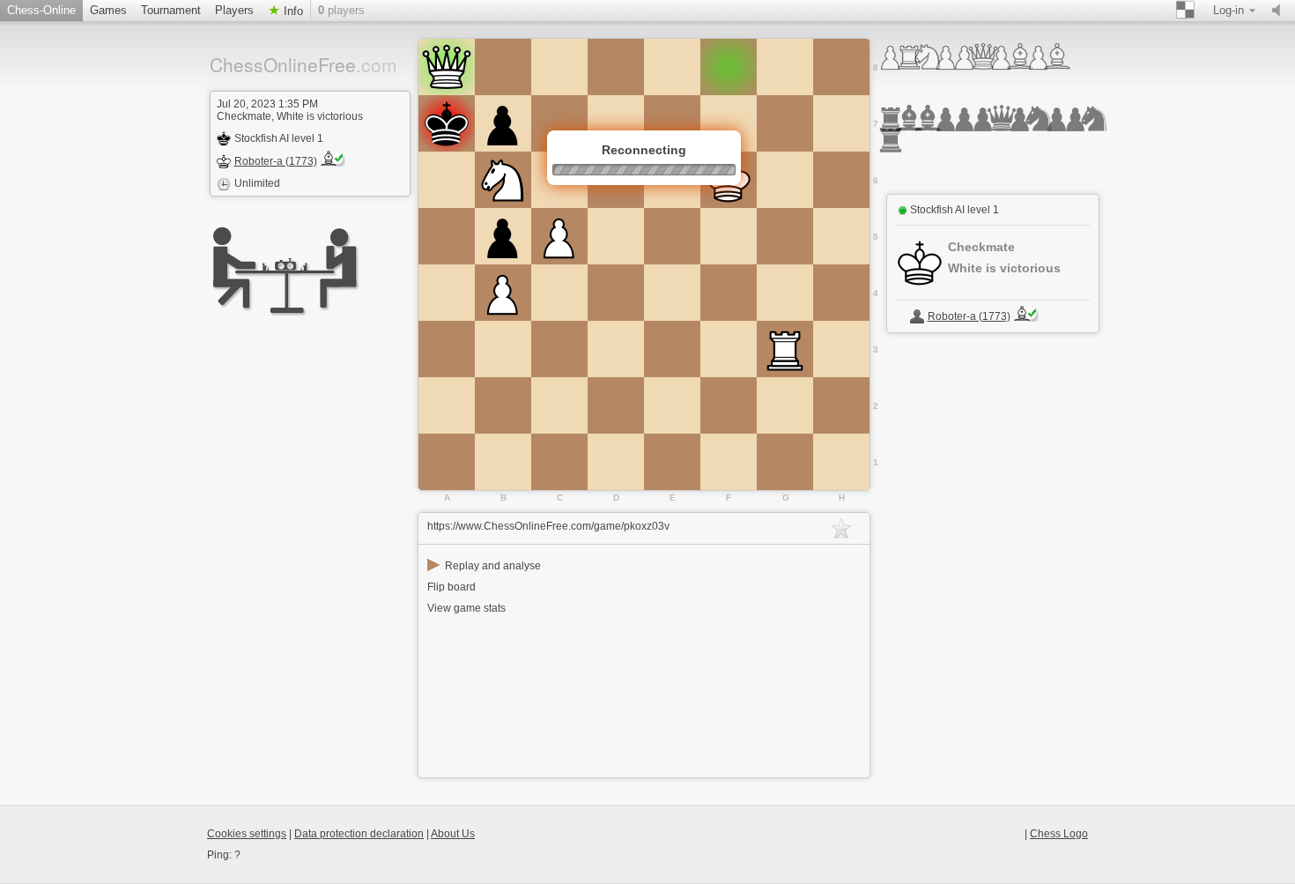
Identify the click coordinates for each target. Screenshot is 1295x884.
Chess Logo (1059, 834)
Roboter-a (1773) (275, 161)
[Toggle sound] (1280, 10)
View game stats (466, 608)
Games (108, 10)
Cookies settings (246, 834)
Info (291, 11)
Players (234, 10)
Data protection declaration (359, 834)
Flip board (451, 587)
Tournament (171, 10)
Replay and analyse (484, 566)
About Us (453, 834)
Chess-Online (41, 10)
